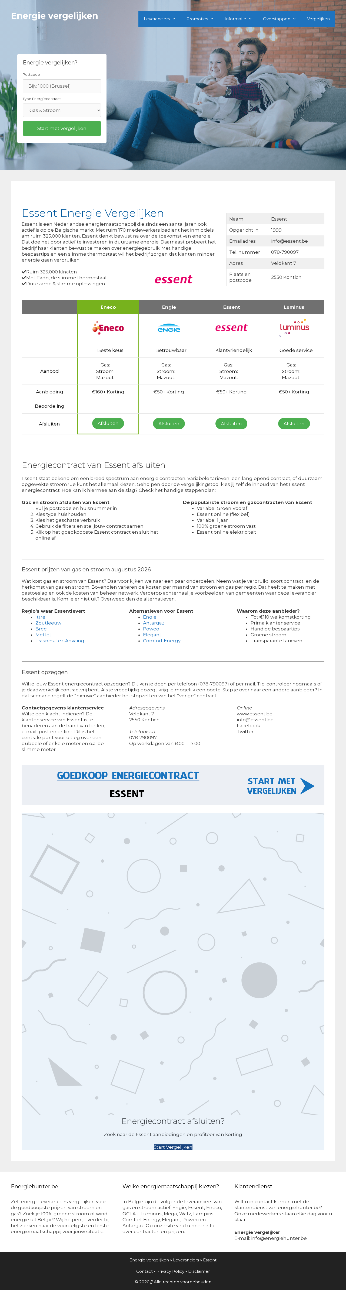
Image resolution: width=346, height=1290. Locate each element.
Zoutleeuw (48, 623)
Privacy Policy (170, 1271)
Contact (144, 1271)
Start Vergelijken (173, 1147)
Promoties (197, 18)
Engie (150, 617)
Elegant (152, 634)
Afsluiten (108, 423)
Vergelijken (318, 18)
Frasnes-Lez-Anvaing (59, 640)
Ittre (40, 617)
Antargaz (153, 623)
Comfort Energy (162, 640)
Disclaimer (199, 1271)
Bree (41, 629)
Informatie (235, 18)
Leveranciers (157, 18)
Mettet (43, 634)
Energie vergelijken (54, 16)
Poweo (151, 629)
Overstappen (276, 18)
